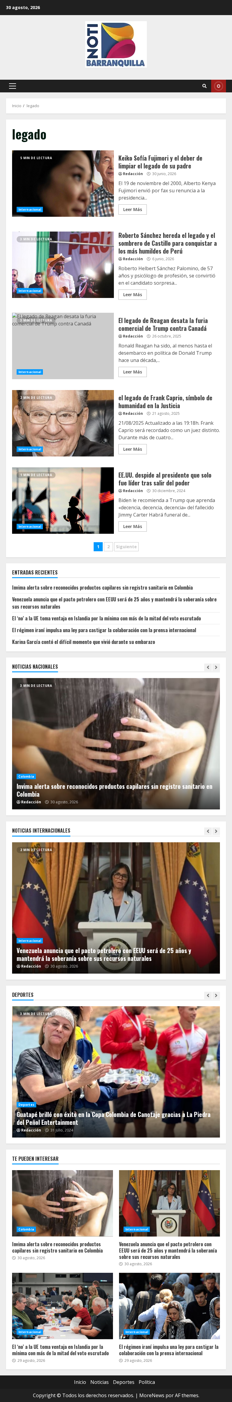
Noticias (99, 1382)
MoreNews (151, 1395)
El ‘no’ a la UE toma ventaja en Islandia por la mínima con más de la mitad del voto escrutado (106, 618)
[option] (116, 908)
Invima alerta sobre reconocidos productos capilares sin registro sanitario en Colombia (102, 587)
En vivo (218, 86)
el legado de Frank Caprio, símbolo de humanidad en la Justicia (63, 423)
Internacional (29, 209)
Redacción (133, 173)
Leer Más (132, 209)
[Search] (204, 86)
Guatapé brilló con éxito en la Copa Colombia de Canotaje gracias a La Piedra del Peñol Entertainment (116, 1072)
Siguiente (126, 546)
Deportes (26, 1105)
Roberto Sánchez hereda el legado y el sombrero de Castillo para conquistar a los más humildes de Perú (63, 265)
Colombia (83, 784)
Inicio (80, 1382)
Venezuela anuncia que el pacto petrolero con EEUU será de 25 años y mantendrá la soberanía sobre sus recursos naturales (116, 908)
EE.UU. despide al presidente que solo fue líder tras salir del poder (63, 500)
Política (147, 1382)
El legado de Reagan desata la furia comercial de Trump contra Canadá (63, 346)
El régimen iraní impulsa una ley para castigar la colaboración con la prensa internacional (104, 630)
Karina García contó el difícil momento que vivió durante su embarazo (83, 641)
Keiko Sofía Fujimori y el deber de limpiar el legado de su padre (63, 183)
